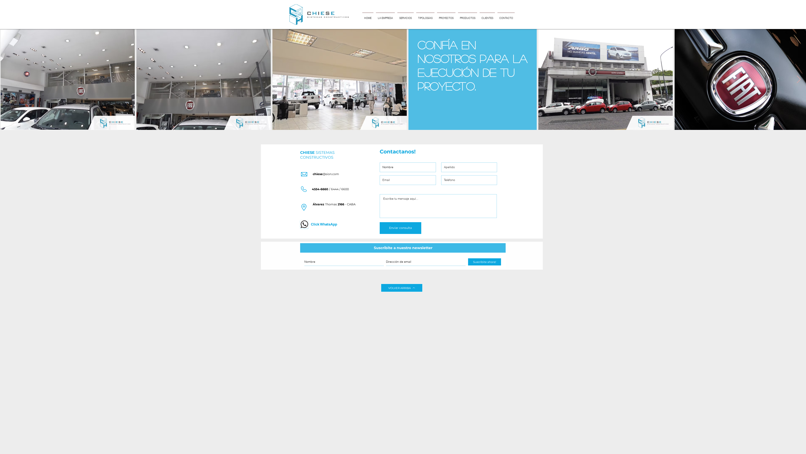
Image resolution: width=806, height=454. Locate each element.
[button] (425, 16)
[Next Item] (798, 79)
